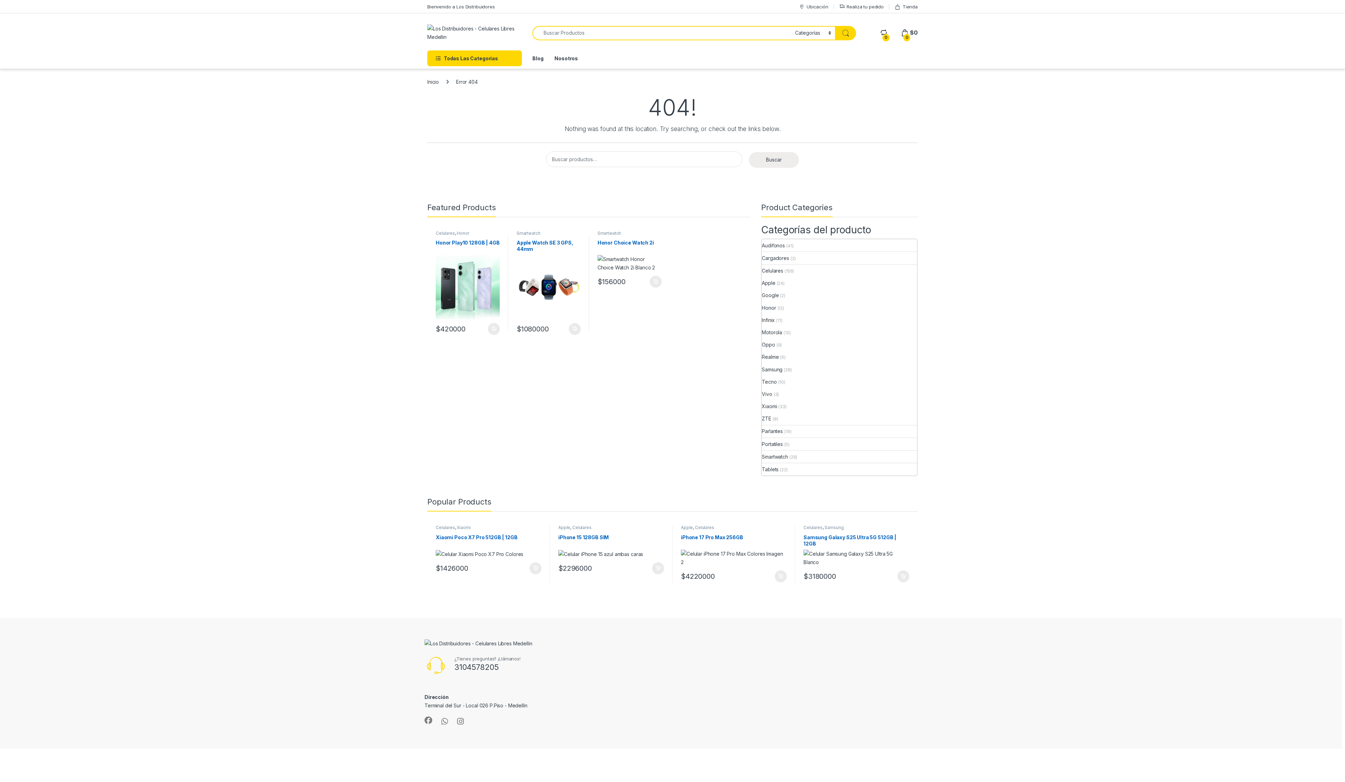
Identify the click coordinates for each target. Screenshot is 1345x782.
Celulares (445, 233)
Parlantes (772, 431)
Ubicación (817, 6)
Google (770, 295)
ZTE (766, 418)
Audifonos (773, 245)
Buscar (774, 160)
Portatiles (772, 444)
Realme (770, 357)
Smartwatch (528, 233)
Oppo (768, 345)
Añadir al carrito (492, 329)
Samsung (772, 369)
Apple (768, 283)
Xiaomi (769, 406)
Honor (463, 233)
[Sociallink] (428, 720)
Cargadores (775, 258)
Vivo (767, 394)
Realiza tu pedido (865, 6)
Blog (537, 58)
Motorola (772, 332)
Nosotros (566, 58)
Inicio (433, 82)
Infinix (768, 320)
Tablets (770, 469)
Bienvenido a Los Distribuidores (461, 6)
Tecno (769, 382)
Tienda (910, 6)
